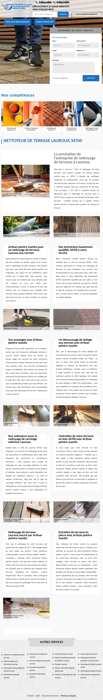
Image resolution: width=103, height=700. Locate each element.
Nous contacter (45, 22)
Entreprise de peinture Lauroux (37, 668)
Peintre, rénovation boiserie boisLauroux (64, 669)
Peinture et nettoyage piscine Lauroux (14, 656)
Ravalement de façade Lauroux (37, 675)
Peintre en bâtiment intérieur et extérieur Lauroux (65, 659)
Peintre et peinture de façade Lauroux (39, 662)
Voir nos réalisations (17, 22)
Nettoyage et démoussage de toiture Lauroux (14, 669)
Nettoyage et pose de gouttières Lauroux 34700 (89, 659)
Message (55, 60)
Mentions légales (68, 696)
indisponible (45, 2)
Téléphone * (80, 51)
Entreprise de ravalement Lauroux (38, 655)
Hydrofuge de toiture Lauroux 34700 (91, 665)
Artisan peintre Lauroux (89, 654)
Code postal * (81, 41)
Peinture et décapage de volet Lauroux (65, 676)
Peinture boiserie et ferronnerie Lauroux (11, 662)
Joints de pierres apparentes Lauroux (90, 676)
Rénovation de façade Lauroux (11, 676)
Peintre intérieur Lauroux (64, 654)
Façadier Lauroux (61, 664)
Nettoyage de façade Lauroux (91, 671)
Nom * (54, 41)
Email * (54, 51)
